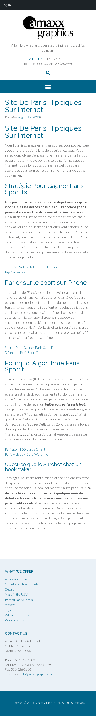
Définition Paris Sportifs (22, 353)
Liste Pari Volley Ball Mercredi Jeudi (31, 267)
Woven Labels (14, 620)
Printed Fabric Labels (19, 600)
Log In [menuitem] (6, 5)
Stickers (10, 605)
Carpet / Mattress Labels (21, 584)
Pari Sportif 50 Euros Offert (25, 449)
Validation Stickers (17, 615)
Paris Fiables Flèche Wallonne (26, 454)
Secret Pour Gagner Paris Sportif (29, 347)
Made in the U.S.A (16, 594)
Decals (9, 589)
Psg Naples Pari (16, 272)
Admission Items (16, 579)
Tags (8, 610)
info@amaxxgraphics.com (37, 674)
